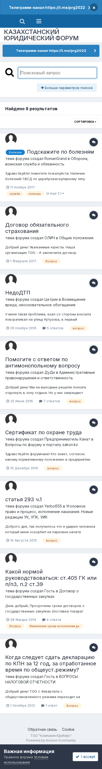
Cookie (68, 729)
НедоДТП (17, 292)
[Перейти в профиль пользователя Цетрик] (11, 280)
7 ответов (51, 401)
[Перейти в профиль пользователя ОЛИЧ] (11, 212)
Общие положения (76, 238)
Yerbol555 (53, 506)
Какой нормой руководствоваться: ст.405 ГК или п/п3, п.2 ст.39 (51, 578)
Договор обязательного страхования (37, 228)
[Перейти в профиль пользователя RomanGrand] (11, 139)
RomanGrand (55, 158)
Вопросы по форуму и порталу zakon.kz (41, 444)
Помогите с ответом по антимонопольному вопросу (42, 362)
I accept (87, 756)
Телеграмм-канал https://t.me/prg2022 (47, 7)
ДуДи (49, 372)
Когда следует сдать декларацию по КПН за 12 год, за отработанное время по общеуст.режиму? (50, 663)
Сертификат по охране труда (43, 432)
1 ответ (50, 705)
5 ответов (55, 328)
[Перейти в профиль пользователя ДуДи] (11, 346)
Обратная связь (42, 729)
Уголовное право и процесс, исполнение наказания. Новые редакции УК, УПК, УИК (49, 511)
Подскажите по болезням (60, 152)
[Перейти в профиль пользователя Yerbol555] (11, 486)
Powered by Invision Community (51, 740)
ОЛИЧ (49, 238)
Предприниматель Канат (67, 439)
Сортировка (84, 121)
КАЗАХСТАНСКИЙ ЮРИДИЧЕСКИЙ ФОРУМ (41, 35)
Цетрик (51, 299)
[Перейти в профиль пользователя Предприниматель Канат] (11, 419)
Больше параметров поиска (68, 88)
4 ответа (53, 619)
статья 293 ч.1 (23, 499)
